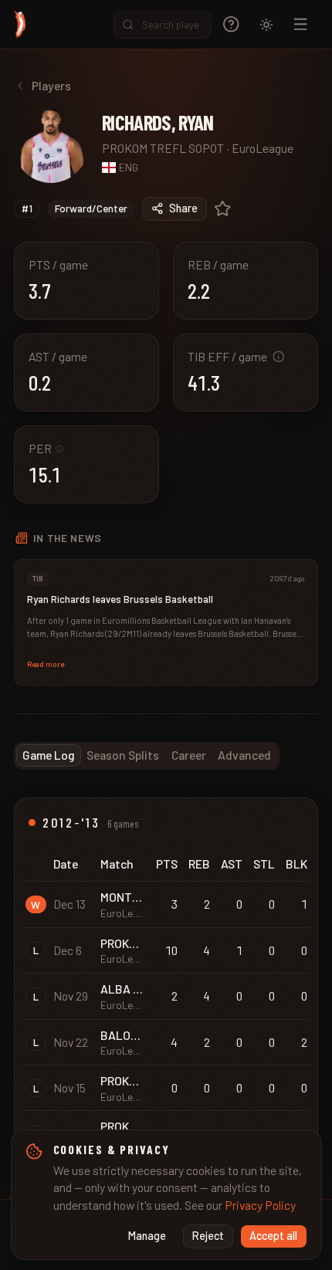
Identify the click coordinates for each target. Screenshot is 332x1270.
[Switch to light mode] (266, 25)
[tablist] (146, 756)
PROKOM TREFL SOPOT (163, 148)
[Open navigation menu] (300, 24)
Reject (208, 1235)
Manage (147, 1235)
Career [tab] (188, 754)
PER (46, 448)
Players (51, 85)
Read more (45, 664)
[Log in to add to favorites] (223, 209)
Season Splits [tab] (122, 754)
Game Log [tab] (48, 754)
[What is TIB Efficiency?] (279, 357)
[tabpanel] (166, 984)
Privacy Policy (260, 1204)
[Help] (231, 24)
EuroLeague (262, 148)
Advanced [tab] (244, 754)
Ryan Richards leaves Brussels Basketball (120, 599)
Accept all (273, 1235)
